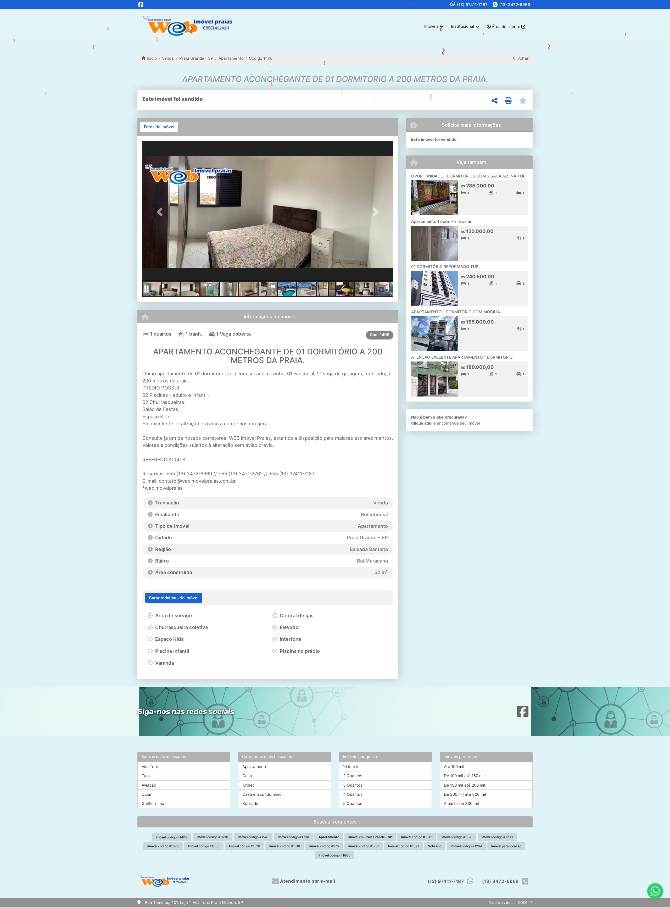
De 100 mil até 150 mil (464, 775)
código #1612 (416, 837)
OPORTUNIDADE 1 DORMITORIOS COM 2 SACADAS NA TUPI (469, 176)
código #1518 (284, 846)
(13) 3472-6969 (514, 4)
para (506, 846)
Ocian (147, 794)
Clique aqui (421, 423)
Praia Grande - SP (196, 58)
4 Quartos (352, 794)
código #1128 (457, 837)
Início (151, 58)
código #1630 (212, 837)
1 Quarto (351, 766)
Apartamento (231, 58)
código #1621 (403, 846)
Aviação (149, 785)
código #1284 (466, 846)
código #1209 (497, 837)
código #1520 (244, 846)
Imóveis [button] (431, 26)
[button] (161, 212)
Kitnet (248, 785)
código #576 (324, 846)
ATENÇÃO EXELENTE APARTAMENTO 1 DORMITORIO (462, 357)
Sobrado (250, 803)
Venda (168, 58)
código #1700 (293, 837)
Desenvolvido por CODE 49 (510, 902)
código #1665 (334, 855)
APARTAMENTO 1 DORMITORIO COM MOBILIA (455, 311)
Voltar (522, 58)
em (370, 837)
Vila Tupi (150, 766)
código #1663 (204, 846)
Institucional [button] (462, 26)
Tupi (146, 775)
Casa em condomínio (262, 794)
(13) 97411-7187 (472, 4)
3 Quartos (352, 785)
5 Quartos (352, 803)
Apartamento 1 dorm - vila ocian (441, 221)
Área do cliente (506, 26)
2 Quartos (352, 775)
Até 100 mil (454, 766)
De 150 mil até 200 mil (464, 785)
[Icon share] (140, 5)
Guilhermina (153, 803)
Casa (247, 775)
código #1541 (253, 837)
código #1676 (163, 846)
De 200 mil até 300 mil (465, 794)
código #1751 (363, 846)
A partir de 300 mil (461, 803)
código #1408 (171, 837)
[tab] (159, 127)
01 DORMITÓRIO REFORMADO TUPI (445, 266)
